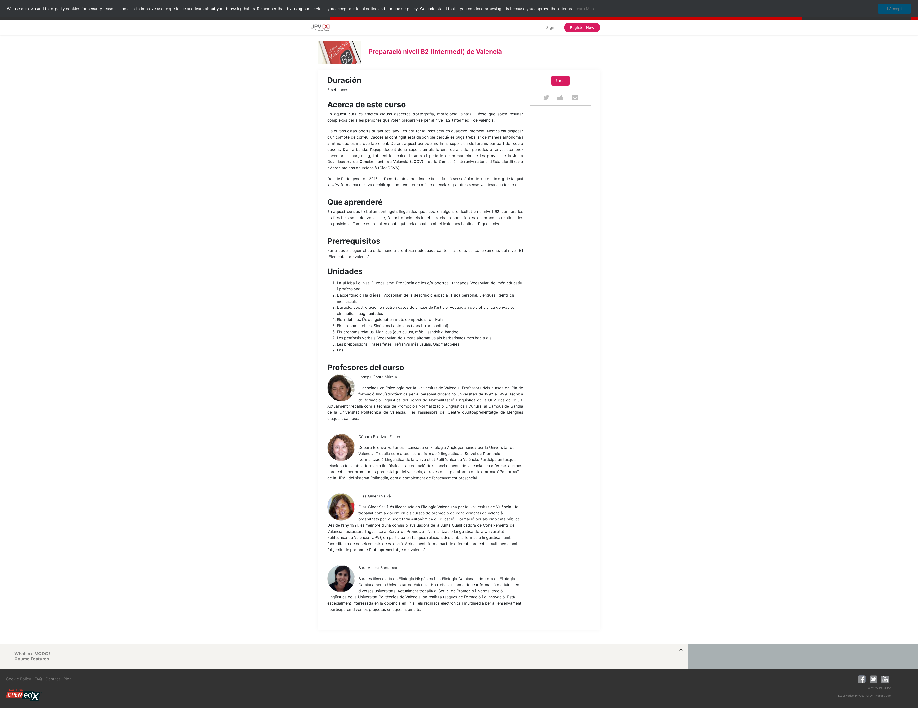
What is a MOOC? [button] (32, 653)
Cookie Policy (18, 678)
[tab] (347, 653)
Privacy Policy (864, 695)
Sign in (552, 27)
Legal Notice (846, 695)
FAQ (38, 678)
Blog (68, 678)
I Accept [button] (894, 8)
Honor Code (883, 695)
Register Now (582, 27)
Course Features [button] (31, 658)
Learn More (585, 8)
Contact (52, 678)
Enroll (560, 80)
